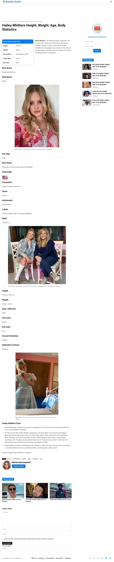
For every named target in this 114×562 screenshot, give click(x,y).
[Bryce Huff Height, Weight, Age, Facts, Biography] (86, 103)
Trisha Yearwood (34, 286)
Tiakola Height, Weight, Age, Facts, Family (60, 499)
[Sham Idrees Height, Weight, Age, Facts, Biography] (37, 490)
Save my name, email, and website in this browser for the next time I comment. (29, 539)
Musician (14, 21)
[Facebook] (90, 558)
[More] (63, 35)
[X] (98, 558)
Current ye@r (7, 546)
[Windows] (106, 558)
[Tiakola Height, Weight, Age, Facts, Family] (61, 490)
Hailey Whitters (16, 458)
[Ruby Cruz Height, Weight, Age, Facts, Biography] (86, 76)
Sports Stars (96, 105)
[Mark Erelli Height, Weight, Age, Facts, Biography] (13, 490)
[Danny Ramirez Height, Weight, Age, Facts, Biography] (86, 94)
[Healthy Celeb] (11, 1)
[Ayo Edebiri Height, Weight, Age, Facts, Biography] (86, 67)
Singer (29, 458)
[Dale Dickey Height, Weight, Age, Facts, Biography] (86, 85)
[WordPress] (110, 558)
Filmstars (95, 69)
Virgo (41, 458)
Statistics (8, 21)
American (9, 458)
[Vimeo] (102, 558)
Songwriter (35, 458)
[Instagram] (94, 558)
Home (3, 21)
